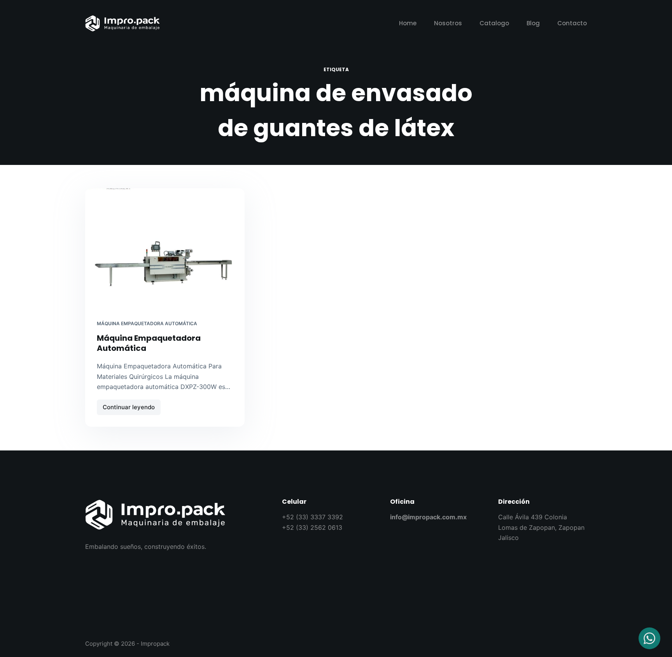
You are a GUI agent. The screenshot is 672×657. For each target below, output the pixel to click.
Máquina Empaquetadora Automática (147, 323)
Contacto (572, 23)
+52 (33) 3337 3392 (312, 517)
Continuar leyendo (132, 405)
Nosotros (448, 23)
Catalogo (494, 23)
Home (407, 23)
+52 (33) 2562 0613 (312, 527)
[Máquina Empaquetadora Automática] (165, 248)
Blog (533, 23)
